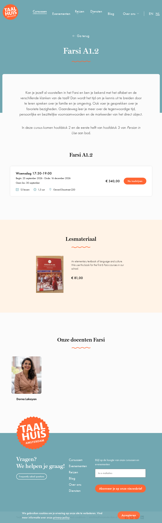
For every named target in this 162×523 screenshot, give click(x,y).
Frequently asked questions (31, 476)
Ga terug (83, 36)
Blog (111, 13)
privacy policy (61, 517)
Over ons (129, 13)
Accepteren (129, 515)
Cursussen (40, 11)
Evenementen (61, 13)
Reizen (79, 11)
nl (158, 13)
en (151, 13)
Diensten (96, 11)
